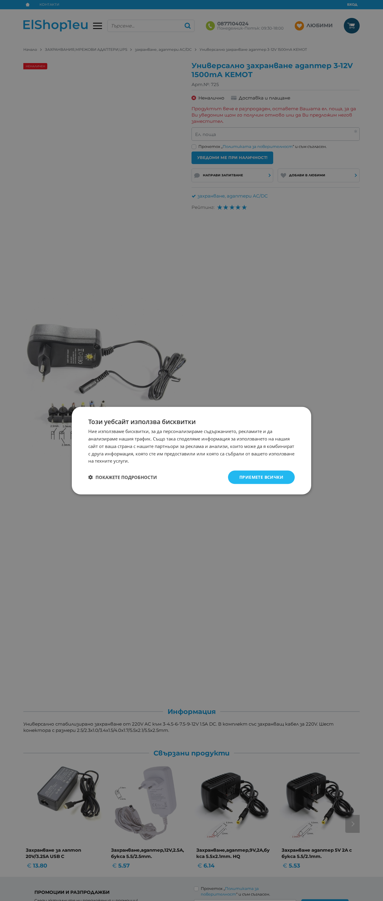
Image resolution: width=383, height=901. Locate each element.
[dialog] (191, 450)
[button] (122, 477)
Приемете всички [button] (261, 477)
